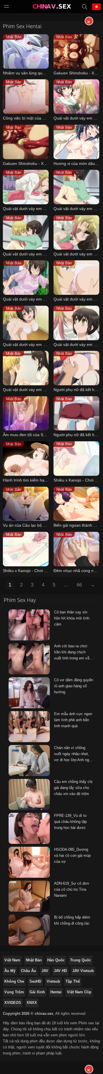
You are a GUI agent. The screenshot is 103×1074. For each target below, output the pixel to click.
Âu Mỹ (9, 971)
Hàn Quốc (56, 960)
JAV (44, 971)
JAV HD (60, 971)
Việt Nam (12, 960)
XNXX (32, 1002)
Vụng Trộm (14, 992)
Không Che (14, 981)
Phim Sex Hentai (22, 26)
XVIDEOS (12, 1002)
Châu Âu (28, 971)
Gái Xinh (37, 992)
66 (79, 585)
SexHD (35, 981)
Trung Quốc (80, 960)
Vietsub (53, 981)
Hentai (56, 992)
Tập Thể (73, 981)
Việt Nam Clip (79, 992)
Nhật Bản (34, 960)
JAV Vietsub (83, 971)
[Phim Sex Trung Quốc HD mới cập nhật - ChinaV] (51, 8)
